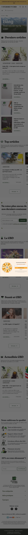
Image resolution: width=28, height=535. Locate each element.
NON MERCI (21, 269)
